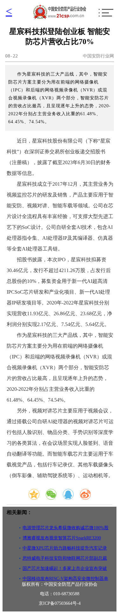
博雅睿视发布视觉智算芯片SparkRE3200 (62, 538)
